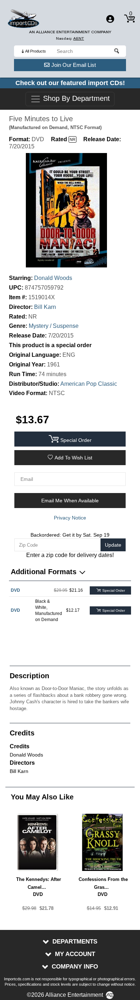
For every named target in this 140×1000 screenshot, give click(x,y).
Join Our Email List (73, 65)
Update (113, 545)
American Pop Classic (88, 384)
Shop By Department (75, 99)
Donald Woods (53, 278)
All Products (35, 51)
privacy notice (70, 518)
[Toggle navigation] (110, 19)
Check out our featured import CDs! (70, 83)
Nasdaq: (70, 38)
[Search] (117, 51)
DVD (15, 590)
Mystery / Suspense (54, 326)
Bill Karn (45, 307)
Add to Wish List (73, 457)
